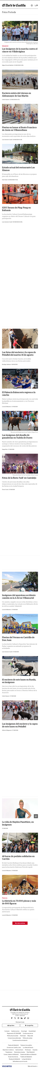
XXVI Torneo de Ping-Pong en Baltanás (16, 209)
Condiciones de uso (28, 1033)
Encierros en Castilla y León (14, 1047)
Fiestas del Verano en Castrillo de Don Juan (18, 638)
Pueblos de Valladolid (26, 1057)
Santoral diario (19, 1050)
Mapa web (30, 1035)
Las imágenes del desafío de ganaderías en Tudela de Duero (17, 436)
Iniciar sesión (32, 5)
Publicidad (23, 1035)
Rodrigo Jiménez (6, 364)
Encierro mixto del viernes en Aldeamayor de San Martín (16, 94)
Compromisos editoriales (14, 1038)
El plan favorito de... (13, 1057)
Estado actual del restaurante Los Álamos (18, 168)
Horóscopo (28, 1050)
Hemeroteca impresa (19, 1052)
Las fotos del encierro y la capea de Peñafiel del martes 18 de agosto (19, 353)
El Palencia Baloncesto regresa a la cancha (18, 393)
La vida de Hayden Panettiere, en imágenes (18, 823)
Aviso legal (24, 1031)
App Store (11, 1025)
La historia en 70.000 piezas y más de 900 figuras (19, 902)
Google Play (30, 1025)
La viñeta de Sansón (28, 1047)
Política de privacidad (12, 1035)
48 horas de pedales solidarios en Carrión (18, 857)
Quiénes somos (15, 1031)
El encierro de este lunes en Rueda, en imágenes (19, 681)
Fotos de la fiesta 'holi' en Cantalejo (19, 477)
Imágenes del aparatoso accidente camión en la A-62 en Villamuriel (19, 596)
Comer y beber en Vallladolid (11, 1054)
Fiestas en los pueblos (26, 1045)
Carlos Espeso (6, 696)
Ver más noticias (20, 923)
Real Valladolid (31, 1052)
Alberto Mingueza (7, 730)
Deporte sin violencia (8, 1050)
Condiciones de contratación (20, 1040)
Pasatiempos (9, 1052)
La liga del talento (26, 1059)
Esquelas (35, 1050)
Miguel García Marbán (8, 65)
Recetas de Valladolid (14, 1059)
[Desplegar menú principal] (36, 5)
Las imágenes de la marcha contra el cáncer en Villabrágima (19, 50)
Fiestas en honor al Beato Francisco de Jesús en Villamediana (19, 128)
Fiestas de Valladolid (13, 1045)
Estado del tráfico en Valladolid (28, 1054)
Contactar (7, 1031)
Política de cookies (27, 1038)
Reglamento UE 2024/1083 (14, 1033)
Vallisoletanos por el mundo (20, 1061)
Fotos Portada (9, 12)
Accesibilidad (32, 1031)
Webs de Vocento (32, 1066)
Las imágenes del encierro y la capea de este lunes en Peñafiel (20, 725)
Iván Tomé (5, 179)
